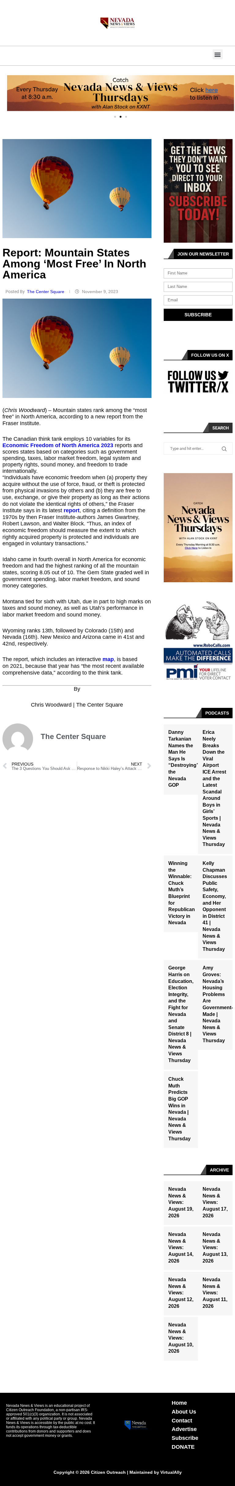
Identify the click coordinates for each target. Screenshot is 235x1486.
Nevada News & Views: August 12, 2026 (180, 1292)
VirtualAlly (171, 1472)
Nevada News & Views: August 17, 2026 (215, 1202)
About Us (184, 1412)
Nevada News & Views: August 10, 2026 (180, 1338)
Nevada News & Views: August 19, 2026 (180, 1202)
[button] (218, 54)
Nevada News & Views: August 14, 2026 (180, 1247)
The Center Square (46, 291)
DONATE (183, 1447)
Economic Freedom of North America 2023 (57, 445)
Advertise (184, 1429)
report (72, 510)
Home (179, 1403)
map (108, 659)
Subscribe (185, 1438)
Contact (182, 1421)
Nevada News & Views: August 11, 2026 (215, 1292)
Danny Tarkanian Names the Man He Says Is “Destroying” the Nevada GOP (183, 759)
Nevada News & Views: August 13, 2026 (215, 1247)
